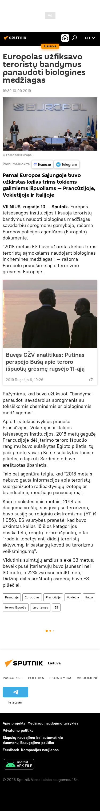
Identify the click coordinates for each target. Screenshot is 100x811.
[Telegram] (66, 164)
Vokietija (73, 597)
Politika (36, 677)
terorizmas (40, 607)
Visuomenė (87, 677)
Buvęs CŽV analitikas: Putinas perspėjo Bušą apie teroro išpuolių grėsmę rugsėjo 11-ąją (45, 361)
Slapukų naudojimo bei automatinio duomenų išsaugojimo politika (33, 740)
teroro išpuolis (15, 607)
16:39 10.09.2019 (17, 90)
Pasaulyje (11, 597)
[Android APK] (19, 765)
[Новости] (42, 164)
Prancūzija (53, 597)
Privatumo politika (18, 730)
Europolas (32, 597)
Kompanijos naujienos (40, 749)
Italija (89, 597)
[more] (91, 379)
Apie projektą (14, 723)
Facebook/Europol (19, 155)
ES (56, 607)
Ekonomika (60, 677)
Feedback (11, 749)
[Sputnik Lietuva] (16, 40)
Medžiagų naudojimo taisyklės (52, 723)
